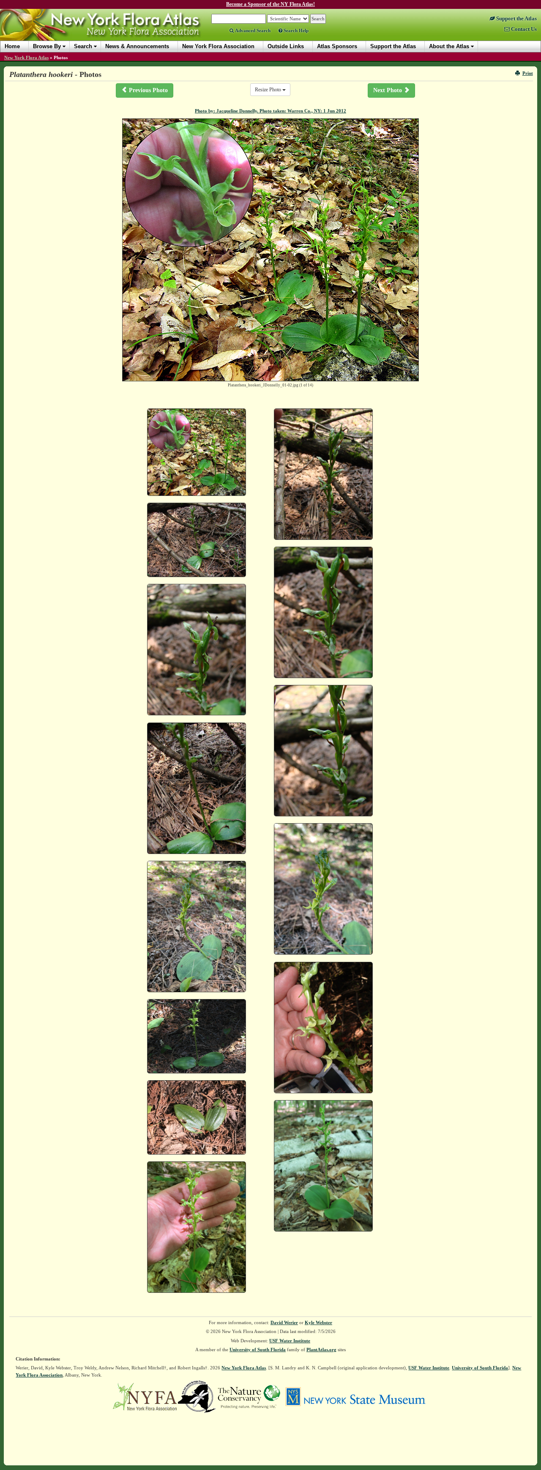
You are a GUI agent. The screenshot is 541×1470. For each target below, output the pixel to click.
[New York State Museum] (355, 1396)
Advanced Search (252, 30)
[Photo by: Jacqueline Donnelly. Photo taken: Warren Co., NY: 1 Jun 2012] (196, 452)
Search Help (295, 30)
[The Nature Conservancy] (249, 1396)
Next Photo (388, 90)
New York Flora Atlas (26, 57)
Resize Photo (268, 90)
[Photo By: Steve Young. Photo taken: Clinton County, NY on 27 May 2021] (323, 889)
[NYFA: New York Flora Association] (145, 1396)
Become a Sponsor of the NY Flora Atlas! (270, 4)
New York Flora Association (111, 31)
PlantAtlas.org (321, 1349)
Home (12, 46)
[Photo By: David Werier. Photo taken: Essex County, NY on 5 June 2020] (323, 1166)
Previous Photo (147, 90)
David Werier (284, 1322)
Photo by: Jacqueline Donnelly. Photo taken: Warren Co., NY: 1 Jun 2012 (270, 110)
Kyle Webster (318, 1322)
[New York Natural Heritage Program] (197, 1396)
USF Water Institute (289, 1340)
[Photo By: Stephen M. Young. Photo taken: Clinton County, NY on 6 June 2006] (323, 1027)
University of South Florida (258, 1349)
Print (527, 73)
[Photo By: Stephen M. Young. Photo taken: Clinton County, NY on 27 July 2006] (323, 474)
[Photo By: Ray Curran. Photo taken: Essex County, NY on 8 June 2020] (196, 1227)
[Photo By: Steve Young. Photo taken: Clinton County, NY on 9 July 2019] (196, 1117)
